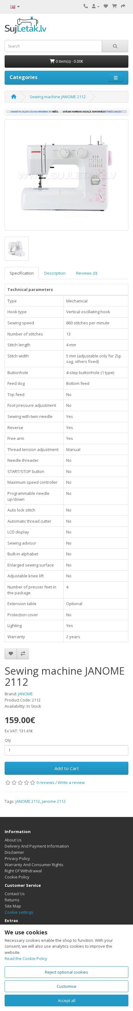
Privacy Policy (17, 858)
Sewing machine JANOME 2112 (58, 96)
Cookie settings (19, 912)
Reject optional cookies (66, 972)
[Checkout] (123, 6)
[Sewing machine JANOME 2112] (66, 174)
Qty (8, 740)
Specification (22, 273)
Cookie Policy (17, 877)
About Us (13, 840)
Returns (12, 900)
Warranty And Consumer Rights (34, 864)
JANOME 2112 (27, 801)
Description (55, 273)
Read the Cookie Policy (26, 958)
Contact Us (15, 893)
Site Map (13, 906)
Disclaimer (14, 852)
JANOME (25, 694)
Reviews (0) (86, 273)
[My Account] (96, 6)
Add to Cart (66, 768)
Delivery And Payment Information (37, 846)
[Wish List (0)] (106, 6)
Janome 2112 (54, 801)
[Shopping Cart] (114, 6)
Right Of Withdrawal (23, 871)
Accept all (66, 1000)
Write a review (71, 782)
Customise (66, 986)
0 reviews (45, 782)
